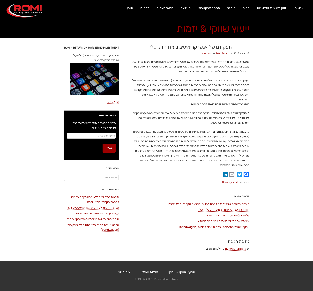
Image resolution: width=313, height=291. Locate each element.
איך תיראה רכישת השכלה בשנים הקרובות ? (223, 221)
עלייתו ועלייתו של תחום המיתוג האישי (228, 215)
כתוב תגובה (206, 53)
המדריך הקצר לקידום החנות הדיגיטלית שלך (223, 209)
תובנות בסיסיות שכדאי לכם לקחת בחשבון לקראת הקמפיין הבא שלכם (208, 204)
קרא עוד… (113, 101)
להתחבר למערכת (235, 248)
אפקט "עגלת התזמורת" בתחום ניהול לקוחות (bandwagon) (214, 227)
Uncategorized (230, 182)
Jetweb (173, 279)
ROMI (24, 10)
